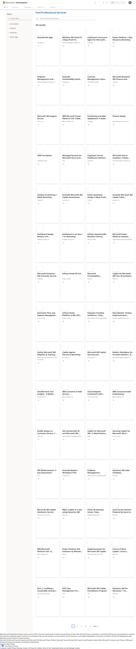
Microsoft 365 (34, 640)
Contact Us (26, 648)
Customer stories (28, 634)
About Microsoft (103, 640)
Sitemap (19, 648)
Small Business (88, 640)
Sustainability (34, 642)
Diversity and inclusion (13, 642)
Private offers (75, 634)
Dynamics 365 (25, 640)
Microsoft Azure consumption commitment (94, 634)
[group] (38, 46)
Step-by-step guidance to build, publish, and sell (55, 636)
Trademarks (55, 648)
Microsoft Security (14, 640)
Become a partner (129, 634)
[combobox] (66, 18)
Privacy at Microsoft (126, 640)
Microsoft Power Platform (48, 640)
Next (95, 626)
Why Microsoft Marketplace (9, 634)
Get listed (3, 636)
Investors (3, 642)
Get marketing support (14, 636)
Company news (114, 640)
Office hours (38, 634)
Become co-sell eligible (79, 636)
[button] (37, 18)
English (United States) (7, 644)
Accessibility (25, 642)
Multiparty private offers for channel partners (14, 638)
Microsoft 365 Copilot (75, 640)
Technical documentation (62, 634)
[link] (47, 47)
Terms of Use (46, 648)
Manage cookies (74, 648)
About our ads (64, 648)
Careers (95, 640)
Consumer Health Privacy (8, 648)
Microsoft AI (4, 640)
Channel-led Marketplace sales (122, 636)
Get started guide (48, 634)
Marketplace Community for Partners (99, 636)
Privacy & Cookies (36, 648)
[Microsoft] (8, 2)
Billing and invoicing (115, 634)
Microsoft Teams (62, 640)
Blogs (20, 634)
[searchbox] (21, 18)
